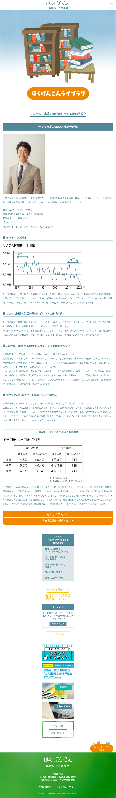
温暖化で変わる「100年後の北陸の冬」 (57, 550)
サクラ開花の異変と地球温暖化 (55, 558)
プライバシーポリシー (67, 787)
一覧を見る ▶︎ (58, 634)
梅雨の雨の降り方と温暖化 (55, 565)
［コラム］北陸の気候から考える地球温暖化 (58, 539)
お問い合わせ (44, 787)
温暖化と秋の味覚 (54, 577)
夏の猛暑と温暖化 (54, 572)
